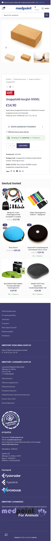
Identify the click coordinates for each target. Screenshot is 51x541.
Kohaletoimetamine (9, 391)
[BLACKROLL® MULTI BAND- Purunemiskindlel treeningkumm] (13, 270)
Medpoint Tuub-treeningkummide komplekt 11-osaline (13, 215)
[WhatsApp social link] (22, 171)
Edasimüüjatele (7, 331)
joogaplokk (10, 167)
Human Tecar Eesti (9, 399)
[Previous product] (7, 87)
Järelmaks (5, 319)
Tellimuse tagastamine (10, 383)
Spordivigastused (8, 403)
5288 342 (41, 2)
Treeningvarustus (19, 79)
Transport (5, 323)
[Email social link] (17, 171)
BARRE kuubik (31, 164)
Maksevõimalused (8, 387)
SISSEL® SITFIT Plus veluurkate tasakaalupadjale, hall (37, 286)
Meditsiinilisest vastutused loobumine (16, 395)
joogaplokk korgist (21, 167)
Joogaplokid (10, 82)
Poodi (37, 10)
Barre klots (21, 164)
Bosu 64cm (13, 248)
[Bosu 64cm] (13, 234)
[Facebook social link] (11, 171)
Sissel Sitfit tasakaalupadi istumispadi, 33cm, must (38, 249)
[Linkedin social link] (20, 171)
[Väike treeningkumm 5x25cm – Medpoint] (37, 199)
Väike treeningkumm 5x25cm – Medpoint (38, 214)
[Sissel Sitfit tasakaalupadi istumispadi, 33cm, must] (37, 234)
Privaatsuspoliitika (9, 315)
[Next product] (13, 87)
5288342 (14, 449)
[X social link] (14, 171)
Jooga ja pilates (34, 79)
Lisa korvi (23, 146)
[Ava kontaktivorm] (6, 535)
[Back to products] (10, 87)
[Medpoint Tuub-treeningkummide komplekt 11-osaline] (13, 199)
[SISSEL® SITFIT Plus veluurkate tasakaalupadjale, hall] (37, 270)
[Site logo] (23, 8)
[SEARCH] (46, 15)
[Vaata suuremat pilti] (6, 47)
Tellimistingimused (9, 311)
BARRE (13, 164)
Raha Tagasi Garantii (9, 327)
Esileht (8, 79)
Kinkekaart (6, 336)
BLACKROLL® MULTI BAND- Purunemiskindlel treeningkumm (13, 286)
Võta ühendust (7, 378)
